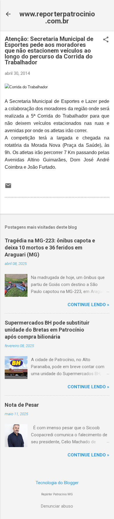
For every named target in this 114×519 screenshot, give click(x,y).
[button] (105, 40)
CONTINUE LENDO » (88, 304)
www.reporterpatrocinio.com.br (57, 17)
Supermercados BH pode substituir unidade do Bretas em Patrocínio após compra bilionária (47, 330)
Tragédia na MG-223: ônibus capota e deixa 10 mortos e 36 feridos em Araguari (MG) (50, 247)
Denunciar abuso (57, 506)
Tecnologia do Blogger (57, 482)
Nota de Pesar (22, 405)
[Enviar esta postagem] (8, 187)
